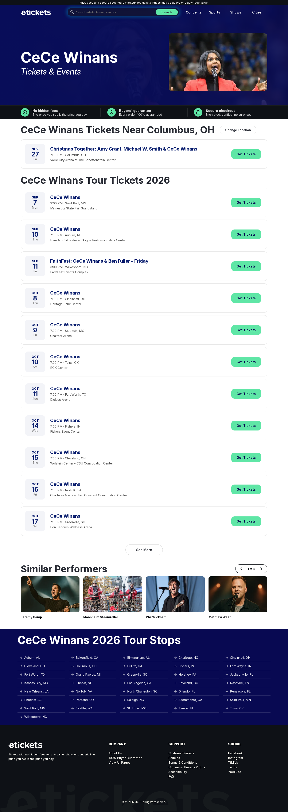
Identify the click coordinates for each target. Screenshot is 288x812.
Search (166, 12)
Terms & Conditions (182, 762)
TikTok (233, 762)
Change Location (238, 130)
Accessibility (177, 772)
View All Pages (120, 762)
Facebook (235, 753)
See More (144, 550)
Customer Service (181, 753)
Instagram (235, 758)
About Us (115, 753)
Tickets (246, 154)
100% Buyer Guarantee (125, 758)
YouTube (234, 772)
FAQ (171, 776)
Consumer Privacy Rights (186, 767)
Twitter (233, 767)
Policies (174, 758)
